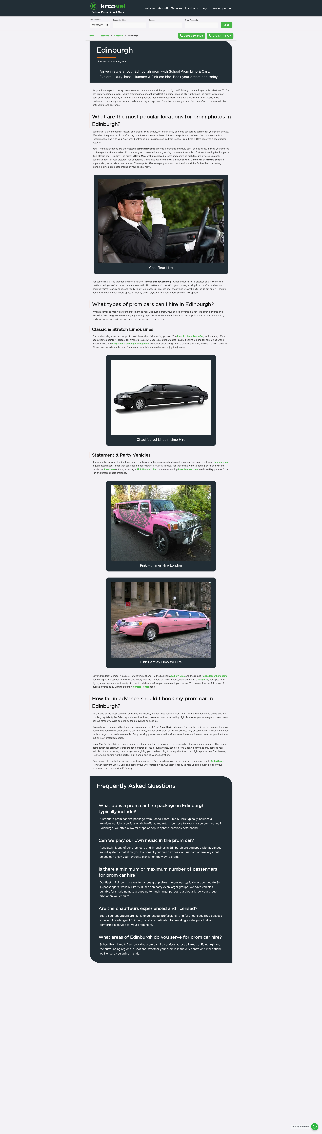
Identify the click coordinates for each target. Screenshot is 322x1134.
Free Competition (221, 8)
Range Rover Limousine (215, 676)
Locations (191, 8)
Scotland (118, 35)
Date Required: (96, 20)
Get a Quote (217, 761)
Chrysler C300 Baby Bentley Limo (130, 343)
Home (91, 35)
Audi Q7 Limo (177, 676)
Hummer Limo (220, 462)
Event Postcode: (191, 20)
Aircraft (163, 8)
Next (226, 25)
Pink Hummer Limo (147, 469)
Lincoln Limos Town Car (190, 336)
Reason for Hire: (119, 20)
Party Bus (203, 679)
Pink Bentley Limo (188, 469)
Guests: (152, 20)
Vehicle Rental (141, 686)
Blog (204, 8)
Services (176, 8)
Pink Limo (109, 469)
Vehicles (150, 8)
